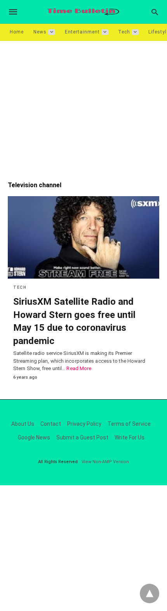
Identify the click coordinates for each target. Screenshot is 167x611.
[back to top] (149, 593)
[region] (83, 107)
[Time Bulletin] (83, 12)
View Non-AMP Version (105, 461)
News (40, 32)
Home (17, 32)
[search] (154, 11)
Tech (124, 32)
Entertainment (82, 32)
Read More (78, 368)
